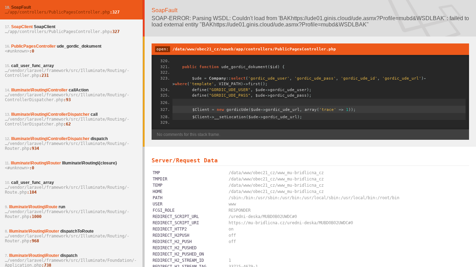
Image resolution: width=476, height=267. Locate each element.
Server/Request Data (185, 160)
